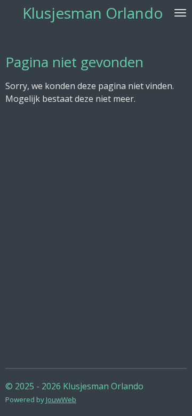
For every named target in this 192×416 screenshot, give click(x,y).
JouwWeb (61, 399)
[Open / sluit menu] (180, 13)
